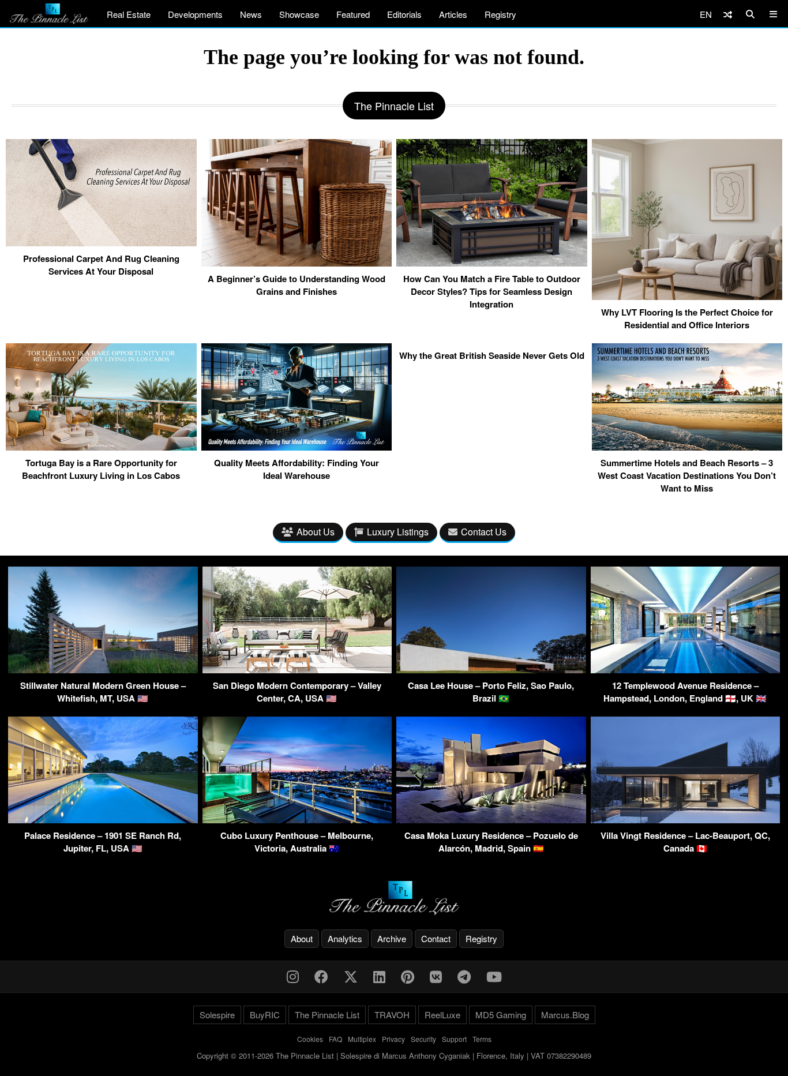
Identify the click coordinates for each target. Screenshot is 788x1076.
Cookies (310, 1039)
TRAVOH (392, 1014)
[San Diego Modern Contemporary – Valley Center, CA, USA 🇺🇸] (297, 669)
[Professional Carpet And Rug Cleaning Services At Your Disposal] (101, 241)
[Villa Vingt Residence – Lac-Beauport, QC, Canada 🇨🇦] (686, 819)
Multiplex (362, 1039)
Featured (353, 14)
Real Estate (129, 14)
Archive (391, 938)
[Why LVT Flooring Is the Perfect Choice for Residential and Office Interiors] (687, 295)
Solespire (217, 1014)
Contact (436, 938)
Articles (453, 14)
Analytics (345, 938)
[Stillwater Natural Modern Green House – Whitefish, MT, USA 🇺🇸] (103, 669)
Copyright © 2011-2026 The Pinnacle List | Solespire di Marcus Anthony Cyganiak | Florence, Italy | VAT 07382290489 (394, 1055)
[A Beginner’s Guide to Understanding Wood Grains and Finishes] (296, 261)
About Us (316, 531)
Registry (500, 14)
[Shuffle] (728, 14)
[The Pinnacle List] (394, 898)
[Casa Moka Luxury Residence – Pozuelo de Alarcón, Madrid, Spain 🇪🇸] (491, 819)
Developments (195, 14)
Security (423, 1039)
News (251, 14)
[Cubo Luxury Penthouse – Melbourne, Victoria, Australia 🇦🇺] (297, 819)
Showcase (299, 14)
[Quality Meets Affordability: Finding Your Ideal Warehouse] (296, 445)
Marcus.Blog (565, 1014)
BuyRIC (265, 1014)
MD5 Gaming (500, 1014)
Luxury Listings (398, 531)
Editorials (404, 14)
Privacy (393, 1039)
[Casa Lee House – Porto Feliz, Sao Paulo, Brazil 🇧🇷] (491, 669)
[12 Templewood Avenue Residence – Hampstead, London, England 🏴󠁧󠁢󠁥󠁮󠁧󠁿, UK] (686, 669)
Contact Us (483, 531)
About (302, 938)
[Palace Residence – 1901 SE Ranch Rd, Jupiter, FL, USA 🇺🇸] (103, 819)
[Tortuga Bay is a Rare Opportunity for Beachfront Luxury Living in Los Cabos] (101, 445)
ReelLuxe (442, 1014)
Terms (481, 1039)
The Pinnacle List (327, 1014)
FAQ (335, 1039)
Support (454, 1039)
